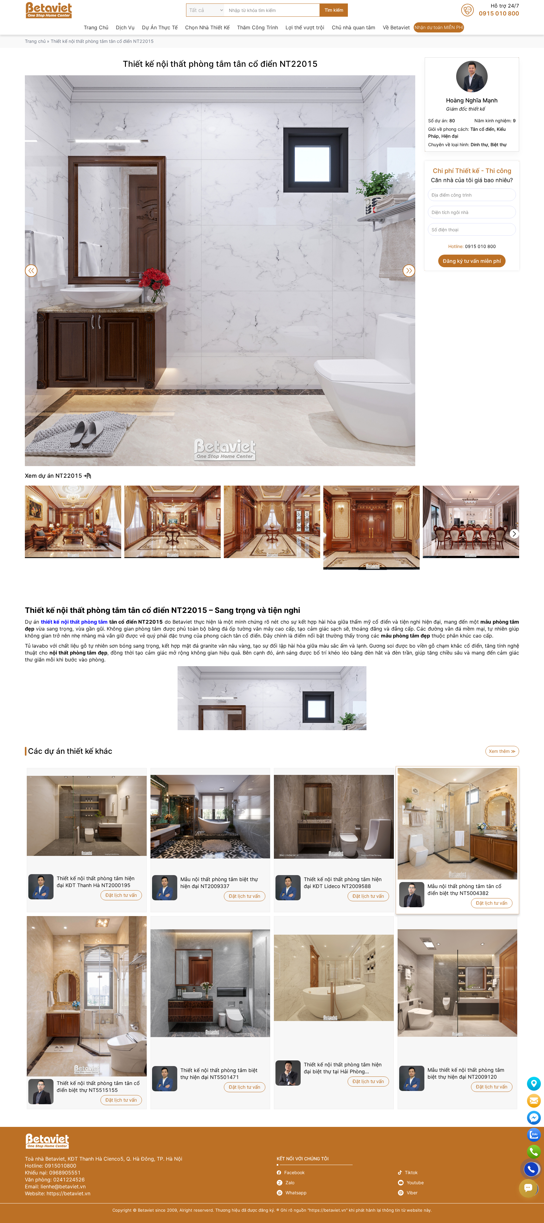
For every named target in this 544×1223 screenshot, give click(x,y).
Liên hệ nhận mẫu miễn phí (534, 1101)
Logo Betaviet (49, 10)
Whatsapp (337, 1192)
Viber (458, 1192)
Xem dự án (272, 475)
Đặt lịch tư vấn (121, 895)
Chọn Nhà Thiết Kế (207, 27)
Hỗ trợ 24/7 (490, 10)
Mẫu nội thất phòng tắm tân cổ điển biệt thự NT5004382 (465, 889)
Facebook (337, 1172)
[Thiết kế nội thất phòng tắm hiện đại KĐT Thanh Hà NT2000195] (87, 816)
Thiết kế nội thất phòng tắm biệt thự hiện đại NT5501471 (219, 1073)
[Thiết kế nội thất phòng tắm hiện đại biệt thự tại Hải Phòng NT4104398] (334, 978)
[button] (514, 534)
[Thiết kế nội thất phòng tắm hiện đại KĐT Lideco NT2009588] (334, 817)
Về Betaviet (396, 27)
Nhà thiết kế (472, 104)
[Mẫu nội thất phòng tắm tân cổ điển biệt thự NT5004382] (458, 824)
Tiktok (458, 1172)
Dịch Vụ (125, 27)
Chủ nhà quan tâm (353, 27)
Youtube (458, 1182)
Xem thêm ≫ (502, 751)
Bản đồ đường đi (534, 1084)
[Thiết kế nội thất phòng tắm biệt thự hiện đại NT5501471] (210, 983)
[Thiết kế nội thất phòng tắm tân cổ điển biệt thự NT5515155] (87, 996)
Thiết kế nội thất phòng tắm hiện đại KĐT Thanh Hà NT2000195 (95, 881)
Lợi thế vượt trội (305, 27)
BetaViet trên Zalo (534, 1135)
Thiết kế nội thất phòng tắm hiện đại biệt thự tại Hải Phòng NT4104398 (343, 1068)
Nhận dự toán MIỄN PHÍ (439, 27)
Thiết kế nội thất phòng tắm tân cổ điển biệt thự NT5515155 (98, 1086)
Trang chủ (35, 41)
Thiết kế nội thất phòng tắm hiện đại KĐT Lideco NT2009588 (343, 882)
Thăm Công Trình (257, 27)
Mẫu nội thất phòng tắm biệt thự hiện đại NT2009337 (219, 882)
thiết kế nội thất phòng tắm (74, 622)
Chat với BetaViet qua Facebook (534, 1118)
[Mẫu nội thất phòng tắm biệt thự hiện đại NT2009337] (210, 816)
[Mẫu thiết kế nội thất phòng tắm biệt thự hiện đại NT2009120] (458, 983)
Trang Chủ (96, 27)
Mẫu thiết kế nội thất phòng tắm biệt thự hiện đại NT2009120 (466, 1073)
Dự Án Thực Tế (160, 27)
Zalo (337, 1182)
